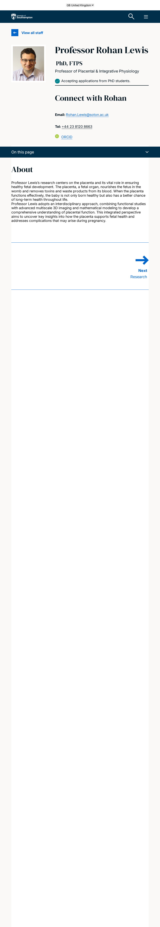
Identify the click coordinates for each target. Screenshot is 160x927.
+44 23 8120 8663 (77, 127)
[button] (80, 152)
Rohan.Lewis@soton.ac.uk (87, 115)
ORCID (66, 137)
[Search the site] (131, 16)
